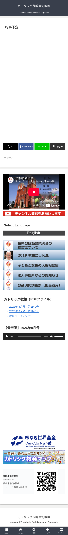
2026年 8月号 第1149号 (24, 306)
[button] (57, 146)
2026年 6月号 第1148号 (24, 311)
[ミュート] (51, 336)
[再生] (7, 336)
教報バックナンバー (21, 316)
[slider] (59, 336)
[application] (34, 336)
